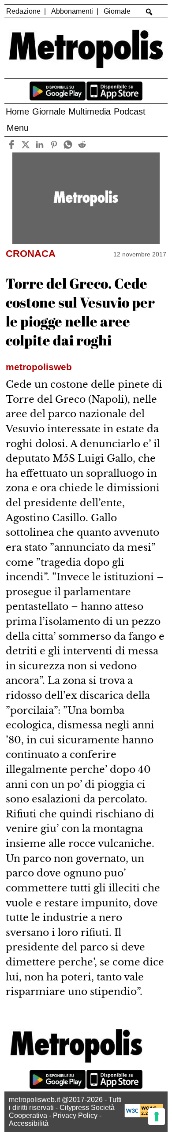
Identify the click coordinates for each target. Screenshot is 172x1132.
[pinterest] (53, 144)
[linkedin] (39, 144)
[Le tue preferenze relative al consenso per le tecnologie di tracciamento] (156, 1116)
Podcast (130, 111)
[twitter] (25, 144)
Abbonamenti (72, 11)
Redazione (23, 11)
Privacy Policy (75, 1115)
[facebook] (11, 144)
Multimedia (89, 111)
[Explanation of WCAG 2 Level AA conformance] (143, 1115)
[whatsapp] (67, 144)
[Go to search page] (149, 11)
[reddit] (81, 144)
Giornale (117, 11)
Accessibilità (29, 1123)
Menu (18, 128)
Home (17, 111)
